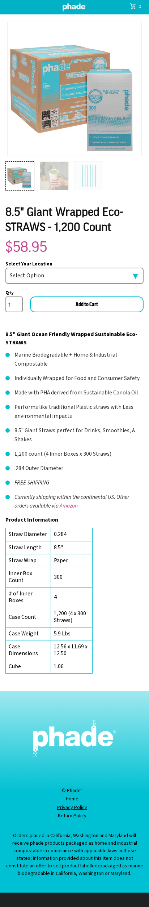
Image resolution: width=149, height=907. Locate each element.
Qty (9, 293)
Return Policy (72, 816)
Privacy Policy (72, 808)
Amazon (69, 506)
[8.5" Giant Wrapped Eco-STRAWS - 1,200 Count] (74, 89)
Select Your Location (28, 264)
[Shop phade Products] (74, 7)
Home (72, 799)
